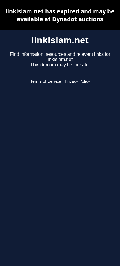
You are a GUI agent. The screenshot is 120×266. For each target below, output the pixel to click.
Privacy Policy (77, 81)
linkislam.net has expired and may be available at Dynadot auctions (60, 15)
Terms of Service (45, 81)
